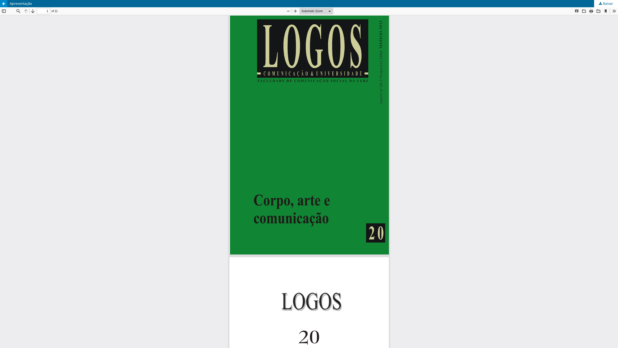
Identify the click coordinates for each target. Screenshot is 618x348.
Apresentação (21, 3)
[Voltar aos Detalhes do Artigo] (3, 3)
